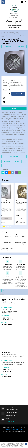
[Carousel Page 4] (7, 226)
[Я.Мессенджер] (2, 172)
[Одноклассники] (9, 172)
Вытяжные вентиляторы (13, 32)
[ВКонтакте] (6, 172)
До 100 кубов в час (19, 33)
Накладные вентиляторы (7, 33)
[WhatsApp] (19, 172)
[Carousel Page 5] (8, 226)
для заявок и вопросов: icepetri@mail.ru (12, 420)
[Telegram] (12, 172)
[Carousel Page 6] (10, 226)
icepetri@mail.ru (6, 325)
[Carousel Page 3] (5, 226)
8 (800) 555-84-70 (7, 320)
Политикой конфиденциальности (16, 446)
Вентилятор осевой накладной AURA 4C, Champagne (21, 202)
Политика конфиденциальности (13, 429)
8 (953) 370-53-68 (7, 318)
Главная (3, 32)
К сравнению (9, 98)
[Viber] (16, 172)
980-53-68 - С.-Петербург (14, 21)
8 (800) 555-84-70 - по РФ (14, 20)
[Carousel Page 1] (1, 226)
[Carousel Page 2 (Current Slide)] (4, 226)
